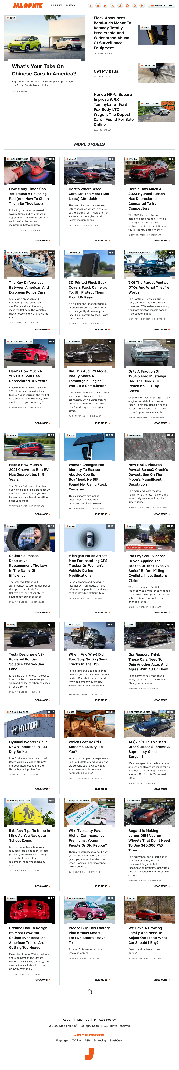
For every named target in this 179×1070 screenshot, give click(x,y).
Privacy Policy (105, 1019)
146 (111, 435)
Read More (41, 240)
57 (52, 898)
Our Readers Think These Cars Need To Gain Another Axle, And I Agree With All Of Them (149, 661)
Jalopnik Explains (19, 159)
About (67, 1019)
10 (52, 435)
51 (112, 526)
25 (112, 898)
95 (171, 712)
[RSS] (142, 5)
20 (112, 801)
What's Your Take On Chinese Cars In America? (44, 70)
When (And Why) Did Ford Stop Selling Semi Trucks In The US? (88, 659)
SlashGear (116, 1040)
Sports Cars (135, 341)
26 (171, 624)
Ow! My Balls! (106, 71)
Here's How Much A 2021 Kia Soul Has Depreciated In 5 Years (28, 376)
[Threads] (120, 5)
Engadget (62, 1040)
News (70, 5)
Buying (13, 435)
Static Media (67, 1026)
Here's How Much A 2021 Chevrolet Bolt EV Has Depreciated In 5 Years (29, 472)
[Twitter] (112, 5)
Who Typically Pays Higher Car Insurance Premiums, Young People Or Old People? (88, 838)
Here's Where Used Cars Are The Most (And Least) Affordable (89, 194)
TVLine (76, 1040)
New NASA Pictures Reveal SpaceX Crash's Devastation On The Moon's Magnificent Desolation (148, 474)
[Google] (134, 5)
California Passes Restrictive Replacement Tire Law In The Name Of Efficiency (28, 565)
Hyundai (133, 159)
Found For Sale (151, 104)
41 (172, 526)
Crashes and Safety (20, 801)
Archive (83, 1019)
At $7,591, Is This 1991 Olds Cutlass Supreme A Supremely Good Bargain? (149, 749)
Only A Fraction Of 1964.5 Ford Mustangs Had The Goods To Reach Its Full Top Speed (147, 381)
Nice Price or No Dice (139, 712)
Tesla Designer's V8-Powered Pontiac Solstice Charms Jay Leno (26, 661)
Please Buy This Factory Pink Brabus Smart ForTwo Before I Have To (89, 935)
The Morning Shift (19, 712)
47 (52, 712)
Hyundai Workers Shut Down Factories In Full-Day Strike (28, 747)
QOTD (12, 18)
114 (111, 712)
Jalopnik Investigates (21, 341)
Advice (72, 159)
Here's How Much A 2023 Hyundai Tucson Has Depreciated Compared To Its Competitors (146, 199)
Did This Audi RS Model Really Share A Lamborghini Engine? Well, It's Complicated (88, 378)
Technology (75, 253)
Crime (146, 27)
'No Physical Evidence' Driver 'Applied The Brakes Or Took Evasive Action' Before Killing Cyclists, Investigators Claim (148, 568)
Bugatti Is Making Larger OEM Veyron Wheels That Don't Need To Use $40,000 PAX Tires (149, 840)
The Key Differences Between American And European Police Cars (29, 287)
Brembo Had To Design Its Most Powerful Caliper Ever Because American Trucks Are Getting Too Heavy (28, 938)
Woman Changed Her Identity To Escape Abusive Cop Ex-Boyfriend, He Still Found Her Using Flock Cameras (88, 477)
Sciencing (100, 1040)
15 (172, 341)
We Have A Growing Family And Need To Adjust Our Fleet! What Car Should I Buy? (147, 935)
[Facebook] (90, 5)
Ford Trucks (75, 625)
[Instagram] (127, 5)
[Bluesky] (98, 5)
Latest (56, 5)
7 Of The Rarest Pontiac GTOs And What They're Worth (148, 287)
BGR (87, 1040)
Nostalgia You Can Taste (141, 253)
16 (172, 435)
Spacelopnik (135, 435)
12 (112, 624)
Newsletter (163, 5)
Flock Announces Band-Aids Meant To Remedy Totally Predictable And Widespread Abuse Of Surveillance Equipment (112, 33)
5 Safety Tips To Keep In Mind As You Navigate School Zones (29, 836)
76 (52, 526)
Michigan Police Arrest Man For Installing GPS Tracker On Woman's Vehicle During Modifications (88, 565)
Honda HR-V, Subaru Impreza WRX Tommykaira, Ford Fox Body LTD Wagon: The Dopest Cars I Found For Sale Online (114, 109)
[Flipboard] (105, 5)
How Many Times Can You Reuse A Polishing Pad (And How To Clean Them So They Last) (29, 196)
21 (52, 624)
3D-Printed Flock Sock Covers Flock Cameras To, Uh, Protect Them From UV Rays (88, 289)
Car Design (149, 65)
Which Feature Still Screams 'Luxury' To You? (86, 747)
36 (171, 801)
